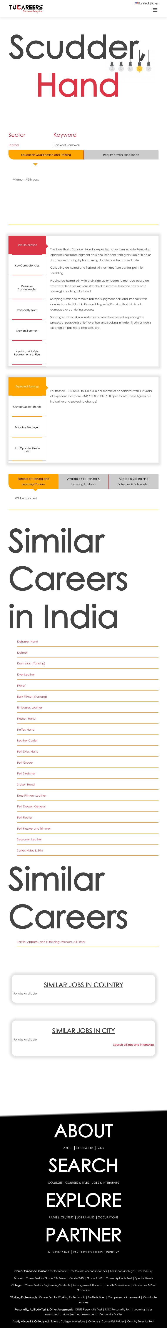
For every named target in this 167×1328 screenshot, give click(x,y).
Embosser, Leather (29, 707)
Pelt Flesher (24, 817)
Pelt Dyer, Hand (27, 751)
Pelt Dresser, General (31, 806)
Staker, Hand (26, 784)
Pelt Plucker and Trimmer (34, 828)
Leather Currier (27, 740)
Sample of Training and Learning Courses (33, 481)
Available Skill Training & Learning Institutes (83, 481)
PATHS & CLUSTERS (61, 1217)
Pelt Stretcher (26, 773)
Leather (13, 145)
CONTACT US (84, 1148)
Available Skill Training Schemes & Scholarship (133, 481)
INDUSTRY (112, 1252)
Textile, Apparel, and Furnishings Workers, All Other (51, 941)
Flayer (21, 685)
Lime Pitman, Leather (31, 795)
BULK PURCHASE (59, 1252)
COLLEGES (55, 1182)
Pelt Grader (25, 762)
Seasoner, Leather (29, 839)
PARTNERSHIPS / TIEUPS (88, 1252)
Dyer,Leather (26, 674)
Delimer (22, 652)
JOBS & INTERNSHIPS (105, 1182)
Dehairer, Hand (27, 641)
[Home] (25, 9)
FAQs (100, 1148)
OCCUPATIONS (108, 1217)
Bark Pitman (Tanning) (32, 696)
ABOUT (67, 1148)
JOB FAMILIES (86, 1217)
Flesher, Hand (26, 718)
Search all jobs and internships (133, 1044)
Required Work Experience (121, 154)
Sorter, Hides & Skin (30, 850)
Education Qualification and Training (46, 154)
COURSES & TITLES (77, 1182)
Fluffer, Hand (25, 729)
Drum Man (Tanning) (31, 663)
